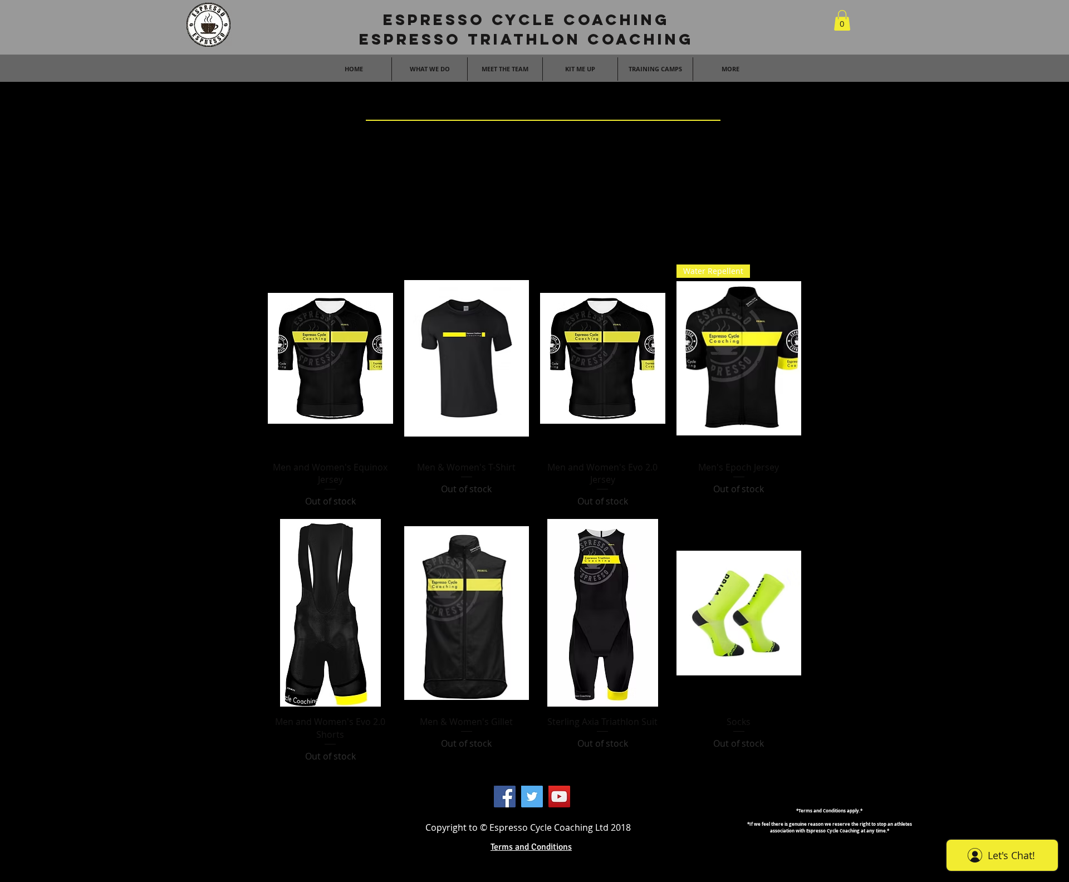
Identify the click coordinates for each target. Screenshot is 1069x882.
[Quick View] (330, 358)
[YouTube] (559, 796)
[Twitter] (532, 796)
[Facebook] (505, 796)
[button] (842, 20)
